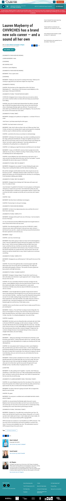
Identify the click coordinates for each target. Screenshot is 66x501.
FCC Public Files (26, 489)
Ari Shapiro (22, 44)
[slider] (9, 6)
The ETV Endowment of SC (28, 486)
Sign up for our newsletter (56, 489)
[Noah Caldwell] (5, 443)
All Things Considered (11, 430)
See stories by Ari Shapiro (17, 472)
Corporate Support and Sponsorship (41, 492)
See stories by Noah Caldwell (17, 444)
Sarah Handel (16, 44)
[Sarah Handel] (5, 454)
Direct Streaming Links (28, 483)
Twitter (38, 483)
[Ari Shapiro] (5, 465)
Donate (61, 2)
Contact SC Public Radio (42, 489)
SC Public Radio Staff (55, 483)
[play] (4, 6)
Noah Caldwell (10, 44)
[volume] (7, 6)
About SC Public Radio (41, 486)
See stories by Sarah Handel (17, 453)
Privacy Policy (53, 486)
